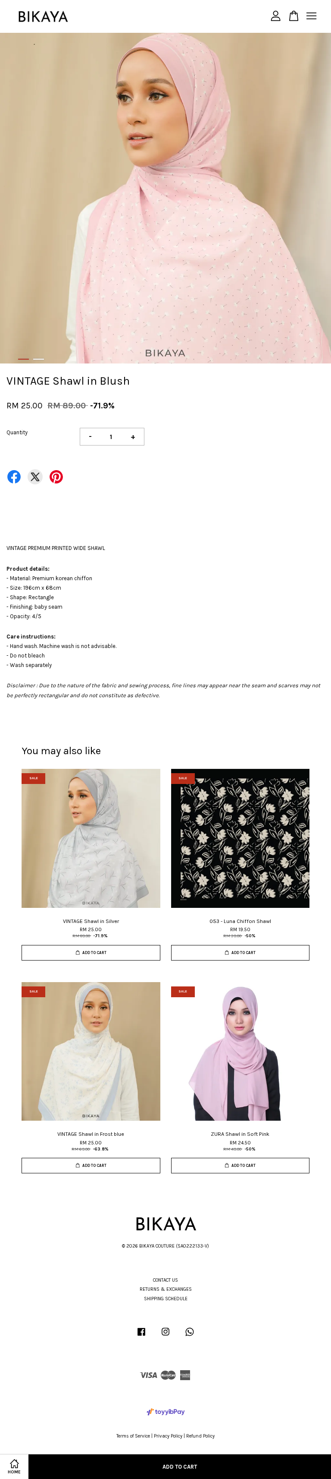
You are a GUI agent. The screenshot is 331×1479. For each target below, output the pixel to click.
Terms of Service (133, 1436)
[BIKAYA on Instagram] (165, 1336)
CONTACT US (165, 1280)
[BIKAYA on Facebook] (141, 1336)
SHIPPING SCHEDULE (165, 1299)
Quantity (17, 432)
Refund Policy (200, 1436)
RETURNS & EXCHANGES (166, 1289)
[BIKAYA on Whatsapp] (190, 1336)
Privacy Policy (168, 1436)
